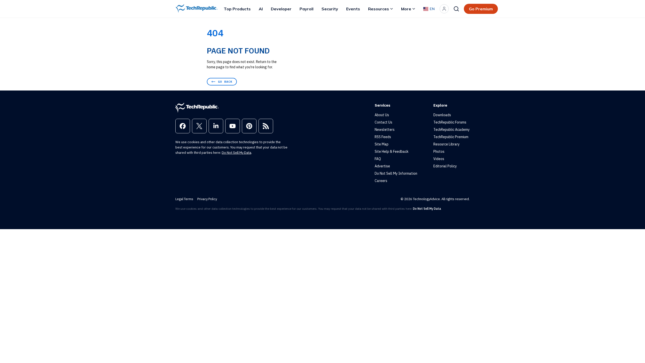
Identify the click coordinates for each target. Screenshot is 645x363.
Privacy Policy (207, 199)
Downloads (442, 115)
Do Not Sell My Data (236, 152)
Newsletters (385, 129)
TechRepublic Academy (451, 129)
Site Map (382, 144)
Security (329, 8)
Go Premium (481, 8)
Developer (281, 8)
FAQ (378, 159)
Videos (438, 159)
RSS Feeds (383, 137)
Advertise (382, 166)
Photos (438, 151)
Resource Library (446, 144)
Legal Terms (184, 199)
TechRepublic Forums (449, 122)
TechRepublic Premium (450, 137)
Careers (381, 180)
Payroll (306, 8)
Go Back (225, 81)
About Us (382, 115)
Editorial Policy (445, 166)
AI (261, 8)
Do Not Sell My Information (396, 173)
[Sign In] (444, 8)
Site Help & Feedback (391, 151)
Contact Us (383, 122)
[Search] (456, 8)
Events (353, 8)
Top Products (237, 8)
